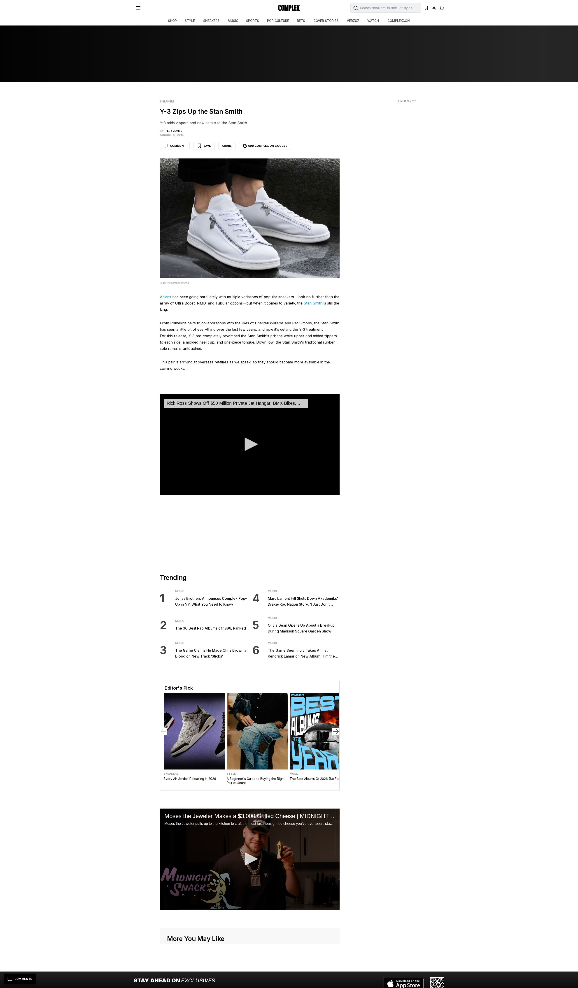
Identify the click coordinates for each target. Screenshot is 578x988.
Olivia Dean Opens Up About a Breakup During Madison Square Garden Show (301, 628)
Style (231, 773)
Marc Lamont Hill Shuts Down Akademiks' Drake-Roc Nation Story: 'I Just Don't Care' (303, 601)
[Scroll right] (335, 731)
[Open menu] (138, 7)
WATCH (373, 21)
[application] (250, 444)
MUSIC (233, 21)
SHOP (172, 21)
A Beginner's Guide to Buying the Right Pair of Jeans (255, 781)
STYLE (190, 21)
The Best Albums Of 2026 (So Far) (315, 779)
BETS (301, 21)
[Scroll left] (163, 731)
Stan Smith (313, 303)
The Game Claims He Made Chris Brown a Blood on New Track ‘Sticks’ (210, 653)
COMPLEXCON (398, 21)
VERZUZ (353, 21)
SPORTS (252, 21)
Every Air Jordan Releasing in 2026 (190, 779)
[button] (250, 444)
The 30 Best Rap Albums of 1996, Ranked (210, 628)
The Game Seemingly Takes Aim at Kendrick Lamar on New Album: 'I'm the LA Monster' (301, 653)
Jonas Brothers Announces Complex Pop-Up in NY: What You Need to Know (211, 601)
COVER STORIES (325, 21)
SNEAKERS (211, 21)
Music (179, 591)
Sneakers (167, 101)
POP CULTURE (278, 21)
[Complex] (289, 8)
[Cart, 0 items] (441, 8)
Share (227, 145)
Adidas (165, 297)
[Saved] (426, 8)
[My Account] (434, 8)
